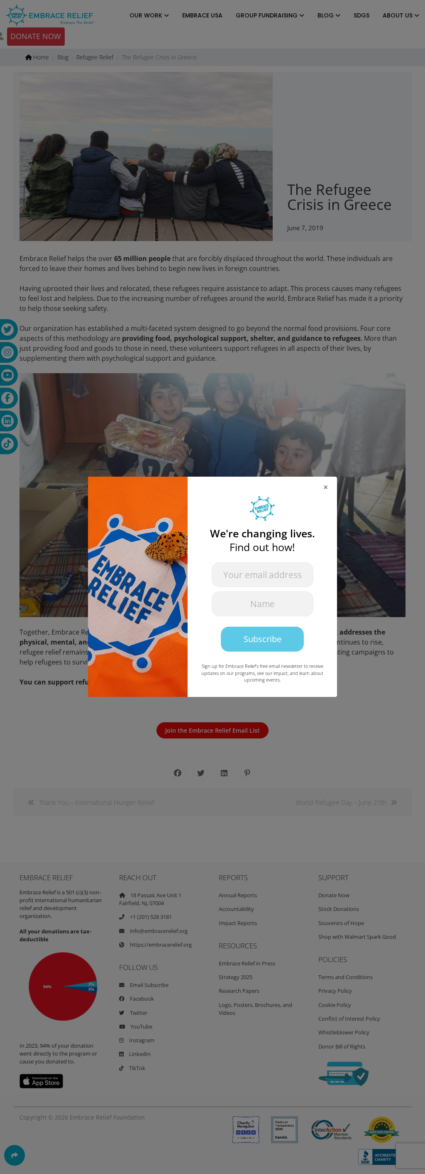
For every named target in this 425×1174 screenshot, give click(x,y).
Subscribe (262, 639)
